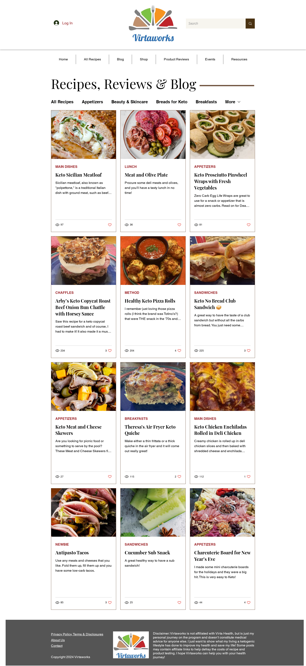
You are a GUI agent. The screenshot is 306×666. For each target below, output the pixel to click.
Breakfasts (206, 101)
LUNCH (131, 167)
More (230, 101)
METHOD (132, 293)
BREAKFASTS (136, 419)
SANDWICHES (206, 293)
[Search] (250, 24)
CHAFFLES (64, 293)
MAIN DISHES (66, 167)
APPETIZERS (205, 167)
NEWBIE (62, 544)
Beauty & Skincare (129, 101)
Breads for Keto (171, 101)
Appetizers (92, 101)
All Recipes (62, 101)
